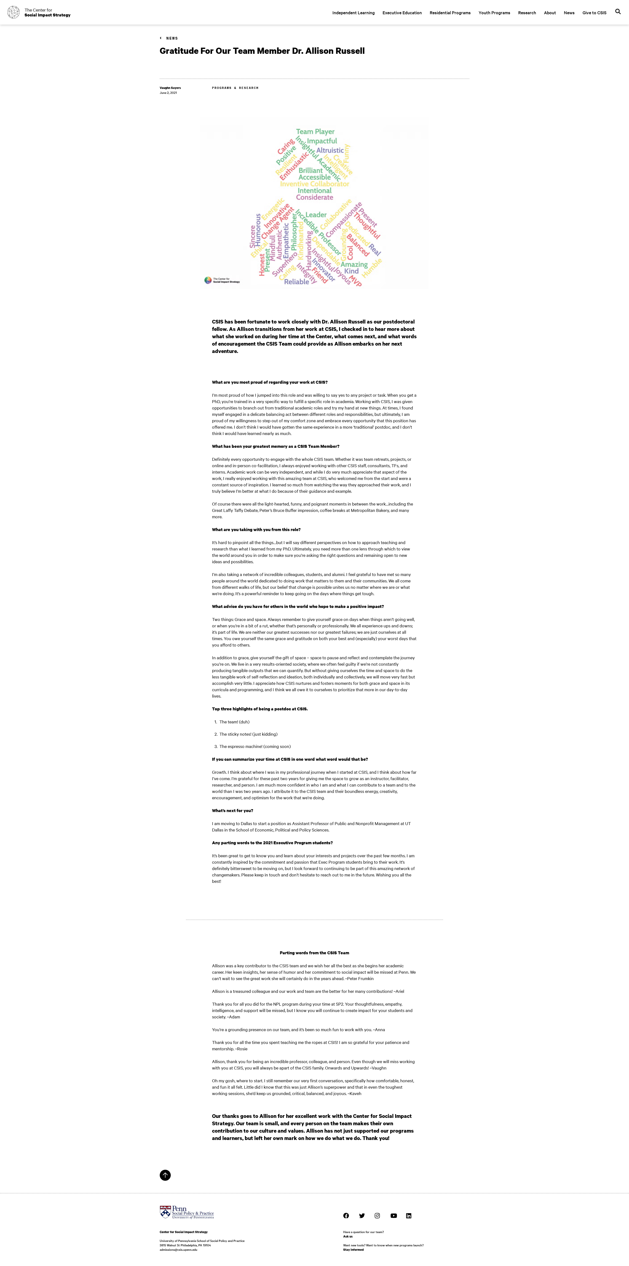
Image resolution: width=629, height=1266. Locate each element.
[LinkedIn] (409, 1216)
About (550, 12)
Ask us (348, 1236)
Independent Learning (353, 12)
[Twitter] (362, 1216)
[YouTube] (393, 1216)
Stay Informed (353, 1250)
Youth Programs (494, 12)
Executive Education (402, 12)
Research (527, 12)
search (618, 12)
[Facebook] (346, 1216)
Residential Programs (450, 12)
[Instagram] (378, 1216)
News (569, 12)
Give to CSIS (594, 12)
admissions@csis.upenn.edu (178, 1249)
